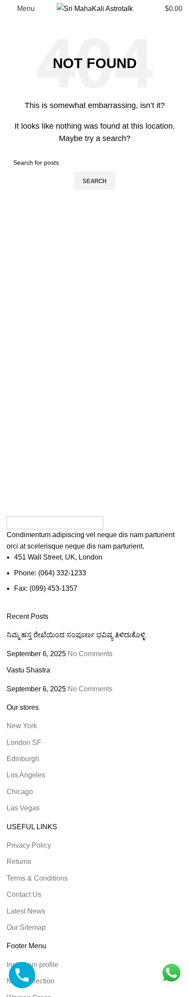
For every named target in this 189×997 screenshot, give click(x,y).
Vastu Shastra (28, 670)
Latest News (26, 911)
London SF (24, 742)
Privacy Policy (29, 845)
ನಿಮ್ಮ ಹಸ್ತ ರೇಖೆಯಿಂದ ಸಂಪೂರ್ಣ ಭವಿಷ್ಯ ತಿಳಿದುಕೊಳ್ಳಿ (76, 635)
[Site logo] (95, 8)
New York (22, 726)
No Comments (90, 653)
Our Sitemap (26, 927)
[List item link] (94, 573)
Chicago (20, 791)
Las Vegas (23, 808)
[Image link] (55, 522)
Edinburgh (23, 758)
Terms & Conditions (37, 878)
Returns (19, 861)
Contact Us (24, 894)
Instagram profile (32, 964)
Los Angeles (26, 775)
